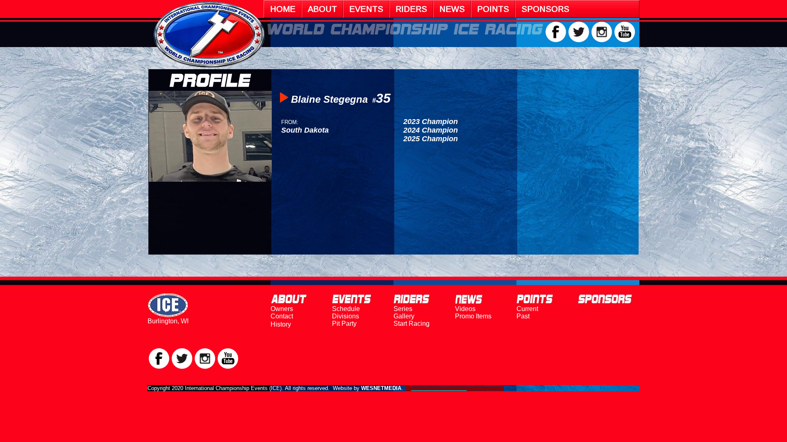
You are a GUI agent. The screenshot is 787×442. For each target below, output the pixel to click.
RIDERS (411, 9)
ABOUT (322, 9)
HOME (283, 9)
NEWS (452, 9)
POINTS (493, 9)
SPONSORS (545, 9)
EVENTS (366, 9)
